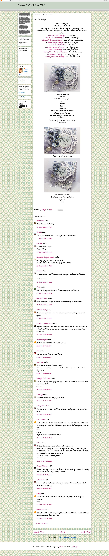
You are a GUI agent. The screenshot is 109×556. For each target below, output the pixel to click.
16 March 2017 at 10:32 (43, 389)
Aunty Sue (40, 221)
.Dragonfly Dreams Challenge (52, 40)
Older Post (85, 532)
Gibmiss (39, 243)
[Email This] (58, 210)
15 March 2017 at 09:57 (44, 252)
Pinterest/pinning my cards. (39, 10)
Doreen (39, 232)
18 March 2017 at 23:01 (43, 488)
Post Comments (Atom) (67, 537)
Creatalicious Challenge (55, 54)
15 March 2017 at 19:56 (43, 293)
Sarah (38, 287)
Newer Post (39, 532)
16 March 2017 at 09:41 (43, 357)
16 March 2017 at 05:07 (44, 334)
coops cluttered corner (31, 5)
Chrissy (38, 271)
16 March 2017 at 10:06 (43, 373)
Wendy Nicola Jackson (44, 323)
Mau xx (38, 443)
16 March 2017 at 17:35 (43, 414)
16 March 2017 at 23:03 (44, 461)
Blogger (75, 547)
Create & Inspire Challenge (55, 47)
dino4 (61, 547)
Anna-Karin (40, 509)
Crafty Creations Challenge (55, 57)
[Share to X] (60, 210)
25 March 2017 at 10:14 (44, 518)
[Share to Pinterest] (62, 210)
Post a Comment (41, 523)
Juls (37, 351)
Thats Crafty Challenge (59, 45)
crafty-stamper (41, 406)
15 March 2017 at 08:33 (44, 238)
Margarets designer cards (45, 257)
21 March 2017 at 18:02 (43, 505)
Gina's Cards (40, 419)
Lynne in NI (40, 480)
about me (27, 10)
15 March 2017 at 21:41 (43, 318)
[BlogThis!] (59, 210)
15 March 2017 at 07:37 (44, 227)
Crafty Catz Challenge (55, 49)
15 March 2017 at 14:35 (44, 266)
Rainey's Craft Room (43, 378)
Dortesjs (39, 394)
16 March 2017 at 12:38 (43, 401)
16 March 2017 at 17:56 (43, 438)
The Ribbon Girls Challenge (54, 38)
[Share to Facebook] (61, 210)
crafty (38, 493)
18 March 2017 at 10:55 (44, 475)
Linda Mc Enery (41, 310)
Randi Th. (39, 362)
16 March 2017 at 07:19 (43, 346)
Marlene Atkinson (42, 466)
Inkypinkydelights (42, 339)
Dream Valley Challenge (55, 42)
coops (26, 69)
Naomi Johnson (42, 298)
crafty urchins (22, 92)
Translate (23, 82)
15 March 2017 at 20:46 (44, 305)
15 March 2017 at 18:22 (44, 282)
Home (20, 10)
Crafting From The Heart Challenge (55, 52)
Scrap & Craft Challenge (57, 35)
